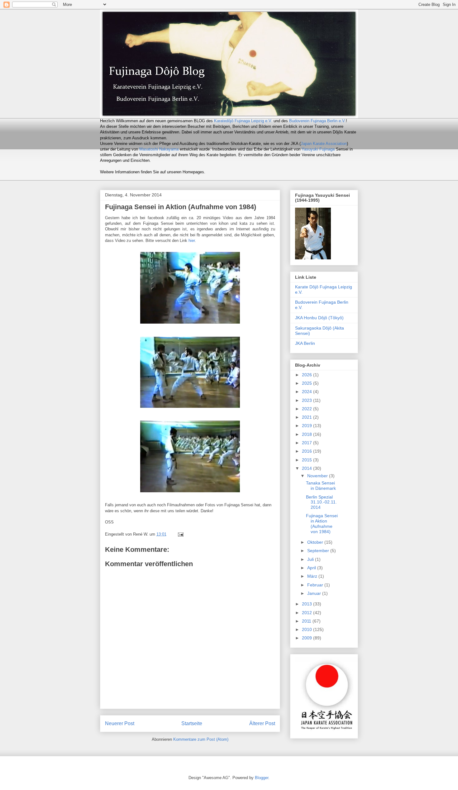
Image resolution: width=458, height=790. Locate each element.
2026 (307, 374)
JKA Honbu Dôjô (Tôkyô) (319, 317)
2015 (307, 459)
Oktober (315, 542)
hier (191, 240)
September (318, 550)
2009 (307, 637)
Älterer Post (262, 723)
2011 (307, 621)
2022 (307, 408)
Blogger (261, 777)
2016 (307, 451)
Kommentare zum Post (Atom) (200, 739)
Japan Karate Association (324, 143)
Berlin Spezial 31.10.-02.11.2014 (321, 502)
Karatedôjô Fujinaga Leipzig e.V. (243, 120)
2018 (307, 434)
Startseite (191, 723)
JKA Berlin (305, 343)
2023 (307, 400)
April (312, 567)
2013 (307, 603)
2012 (307, 612)
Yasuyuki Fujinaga (318, 149)
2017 (307, 442)
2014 (307, 468)
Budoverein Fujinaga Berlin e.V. (317, 120)
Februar (315, 584)
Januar (314, 593)
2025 (307, 383)
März (312, 576)
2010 (307, 629)
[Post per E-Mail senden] (180, 534)
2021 (307, 417)
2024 (307, 391)
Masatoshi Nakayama (159, 149)
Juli (311, 559)
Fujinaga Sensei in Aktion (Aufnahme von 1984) (322, 523)
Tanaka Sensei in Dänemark (321, 485)
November (318, 475)
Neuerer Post (119, 723)
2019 (307, 425)
